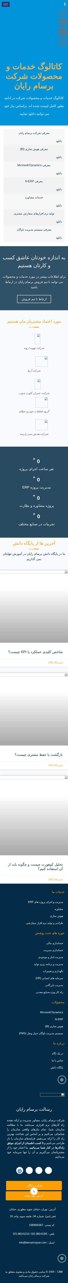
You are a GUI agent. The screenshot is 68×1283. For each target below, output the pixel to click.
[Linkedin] (62, 22)
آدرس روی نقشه (34, 1195)
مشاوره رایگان (35, 1185)
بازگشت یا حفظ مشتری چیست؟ (39, 755)
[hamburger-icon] (6, 4)
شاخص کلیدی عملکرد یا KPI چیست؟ (35, 652)
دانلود (59, 141)
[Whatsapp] (62, 13)
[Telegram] (62, 32)
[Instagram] (62, 42)
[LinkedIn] (48, 1170)
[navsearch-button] (34, 51)
